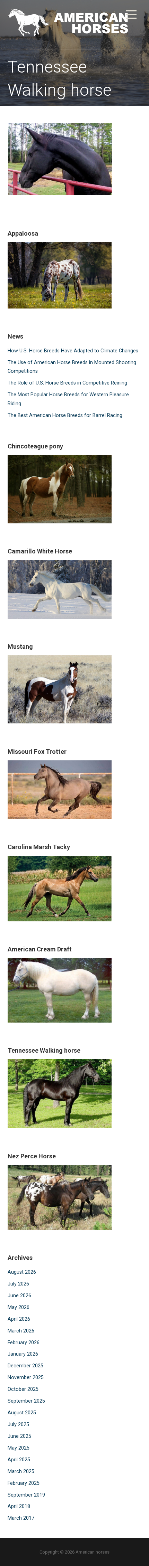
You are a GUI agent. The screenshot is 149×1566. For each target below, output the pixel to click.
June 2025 (19, 1436)
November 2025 (26, 1377)
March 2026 (21, 1331)
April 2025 (19, 1460)
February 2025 (24, 1483)
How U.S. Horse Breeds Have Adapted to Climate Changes (73, 351)
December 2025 (25, 1366)
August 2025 (22, 1413)
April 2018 (19, 1506)
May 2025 (18, 1448)
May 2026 (18, 1307)
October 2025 (23, 1389)
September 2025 (26, 1401)
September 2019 (26, 1495)
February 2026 (24, 1343)
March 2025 (21, 1471)
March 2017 (21, 1518)
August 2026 (22, 1272)
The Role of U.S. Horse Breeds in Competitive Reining (67, 383)
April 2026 (19, 1319)
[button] (131, 16)
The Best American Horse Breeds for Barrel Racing (65, 415)
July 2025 (18, 1424)
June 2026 (19, 1296)
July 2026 (18, 1284)
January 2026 (23, 1354)
